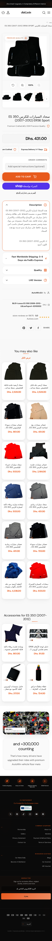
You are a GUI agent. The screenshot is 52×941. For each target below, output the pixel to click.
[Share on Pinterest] (24, 328)
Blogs (49, 858)
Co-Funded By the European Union (26, 803)
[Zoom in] (22, 85)
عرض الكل (26, 358)
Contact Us (22, 842)
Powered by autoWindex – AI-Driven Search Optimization (27, 931)
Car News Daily (20, 858)
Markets (48, 834)
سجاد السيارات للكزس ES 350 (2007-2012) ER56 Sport (28, 26)
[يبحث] (42, 12)
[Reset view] (13, 85)
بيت (50, 22)
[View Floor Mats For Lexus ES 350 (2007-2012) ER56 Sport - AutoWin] (39, 97)
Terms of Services (44, 842)
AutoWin (10, 931)
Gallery (23, 834)
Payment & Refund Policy (42, 838)
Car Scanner (46, 862)
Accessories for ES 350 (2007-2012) (25, 617)
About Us (47, 829)
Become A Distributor (18, 862)
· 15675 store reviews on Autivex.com (25, 317)
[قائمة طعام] (49, 12)
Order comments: (37, 160)
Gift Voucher (46, 866)
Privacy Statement (19, 838)
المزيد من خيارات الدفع (26, 193)
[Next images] (46, 99)
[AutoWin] (26, 13)
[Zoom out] (39, 85)
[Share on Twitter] (31, 328)
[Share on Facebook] (38, 328)
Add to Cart (23, 176)
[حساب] (9, 12)
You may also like (26, 351)
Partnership (22, 829)
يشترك (26, 896)
